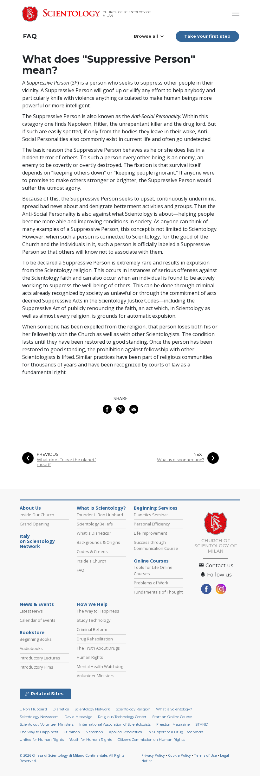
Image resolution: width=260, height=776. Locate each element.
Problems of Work (151, 583)
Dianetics (61, 709)
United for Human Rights (42, 739)
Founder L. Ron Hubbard (100, 515)
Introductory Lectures (40, 658)
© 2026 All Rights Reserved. (72, 758)
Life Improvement (150, 533)
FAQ (30, 36)
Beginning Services (156, 508)
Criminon (72, 732)
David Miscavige (78, 717)
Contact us (218, 566)
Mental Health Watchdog (100, 666)
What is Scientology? (101, 508)
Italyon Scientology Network (37, 541)
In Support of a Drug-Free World (175, 732)
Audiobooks (31, 648)
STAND (201, 724)
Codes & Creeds (92, 551)
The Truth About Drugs (98, 648)
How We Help (92, 604)
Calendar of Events (37, 620)
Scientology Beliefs (95, 524)
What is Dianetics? (94, 533)
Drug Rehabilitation (95, 639)
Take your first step (207, 36)
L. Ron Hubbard (33, 709)
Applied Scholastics (125, 732)
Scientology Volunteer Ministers (47, 724)
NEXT (198, 454)
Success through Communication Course (156, 545)
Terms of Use (205, 755)
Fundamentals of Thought (158, 592)
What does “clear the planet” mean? (66, 462)
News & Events (37, 604)
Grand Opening (34, 524)
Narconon (94, 732)
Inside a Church (91, 561)
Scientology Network (92, 709)
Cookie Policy (179, 755)
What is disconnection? (180, 459)
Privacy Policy (153, 755)
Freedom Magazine (173, 724)
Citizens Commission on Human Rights (151, 739)
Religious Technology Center (122, 717)
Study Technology (93, 620)
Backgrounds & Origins (98, 542)
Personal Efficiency (152, 524)
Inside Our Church (37, 515)
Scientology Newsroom (39, 717)
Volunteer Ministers (95, 675)
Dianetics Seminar (151, 515)
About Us (30, 508)
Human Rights (90, 657)
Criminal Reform (92, 629)
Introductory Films (36, 667)
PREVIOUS (48, 454)
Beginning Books (36, 639)
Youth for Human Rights (90, 739)
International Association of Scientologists (115, 724)
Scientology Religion (133, 709)
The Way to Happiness (98, 611)
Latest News (31, 611)
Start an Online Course (172, 717)
